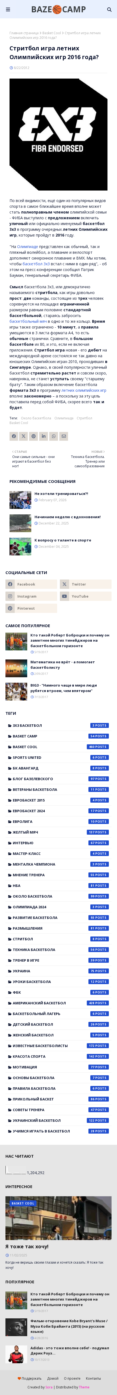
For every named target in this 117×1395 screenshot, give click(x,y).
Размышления (53, 928)
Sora (49, 1387)
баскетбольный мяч (28, 321)
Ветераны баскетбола (53, 789)
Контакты (93, 1378)
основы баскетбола (53, 1077)
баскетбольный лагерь (53, 1013)
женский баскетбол (53, 1035)
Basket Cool (51, 33)
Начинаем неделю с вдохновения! (68, 516)
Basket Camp (53, 736)
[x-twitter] (86, 584)
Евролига (53, 821)
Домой (53, 1378)
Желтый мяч (53, 832)
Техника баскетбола (53, 949)
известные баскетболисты (53, 1045)
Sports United (53, 757)
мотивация (53, 1067)
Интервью (53, 842)
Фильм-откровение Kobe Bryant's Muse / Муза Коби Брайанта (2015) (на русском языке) (68, 1326)
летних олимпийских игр (83, 390)
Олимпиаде (27, 246)
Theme (84, 1387)
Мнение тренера (53, 874)
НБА (53, 885)
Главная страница (24, 33)
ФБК (53, 992)
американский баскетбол (53, 1003)
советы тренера (53, 1109)
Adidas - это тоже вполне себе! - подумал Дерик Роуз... (69, 1350)
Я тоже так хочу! (26, 1246)
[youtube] (86, 596)
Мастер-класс (53, 853)
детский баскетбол (53, 1024)
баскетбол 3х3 (36, 263)
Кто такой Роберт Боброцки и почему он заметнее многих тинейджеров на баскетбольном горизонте (69, 640)
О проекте (72, 1378)
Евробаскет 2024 (53, 810)
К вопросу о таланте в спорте (63, 540)
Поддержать (31, 1378)
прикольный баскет (53, 1099)
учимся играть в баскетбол (53, 1131)
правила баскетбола (53, 1088)
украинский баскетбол (53, 1120)
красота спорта (53, 1056)
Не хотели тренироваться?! (61, 493)
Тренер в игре (53, 960)
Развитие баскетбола (53, 917)
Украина (53, 971)
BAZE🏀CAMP (58, 9)
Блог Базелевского (53, 778)
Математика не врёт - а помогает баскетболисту (62, 664)
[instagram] (31, 596)
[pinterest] (31, 608)
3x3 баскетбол (53, 725)
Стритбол (84, 418)
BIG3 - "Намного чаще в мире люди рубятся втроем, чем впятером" (63, 688)
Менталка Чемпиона (53, 864)
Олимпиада (63, 418)
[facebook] (31, 584)
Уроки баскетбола (53, 981)
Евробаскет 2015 (53, 800)
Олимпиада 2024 (53, 906)
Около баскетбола (36, 418)
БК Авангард (53, 768)
